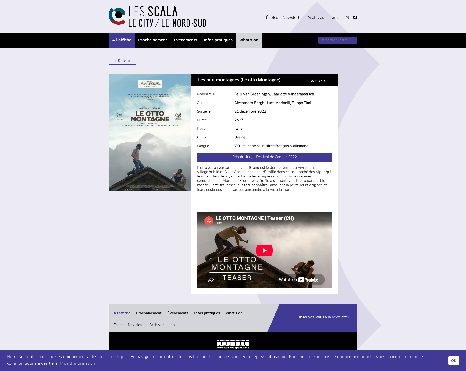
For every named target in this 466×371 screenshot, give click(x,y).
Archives (316, 18)
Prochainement (152, 40)
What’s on (248, 40)
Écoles (272, 18)
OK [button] (453, 361)
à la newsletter (324, 317)
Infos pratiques (218, 40)
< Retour (122, 61)
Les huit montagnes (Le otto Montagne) (239, 80)
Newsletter (293, 18)
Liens (333, 18)
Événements (185, 40)
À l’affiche (121, 40)
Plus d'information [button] (77, 363)
